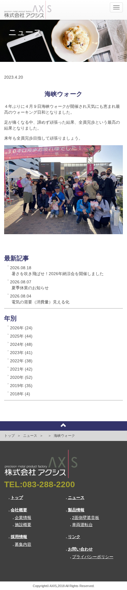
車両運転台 (82, 524)
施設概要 (23, 524)
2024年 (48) (21, 344)
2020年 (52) (21, 377)
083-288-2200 (48, 484)
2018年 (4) (20, 393)
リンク (74, 536)
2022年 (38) (21, 360)
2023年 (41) (21, 352)
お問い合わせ (80, 549)
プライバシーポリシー (92, 556)
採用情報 (19, 536)
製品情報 (76, 510)
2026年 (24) (21, 327)
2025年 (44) (21, 336)
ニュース (30, 436)
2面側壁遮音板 (85, 517)
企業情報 (23, 517)
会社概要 (19, 510)
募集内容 (23, 544)
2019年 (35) (21, 385)
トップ (9, 436)
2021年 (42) (21, 369)
